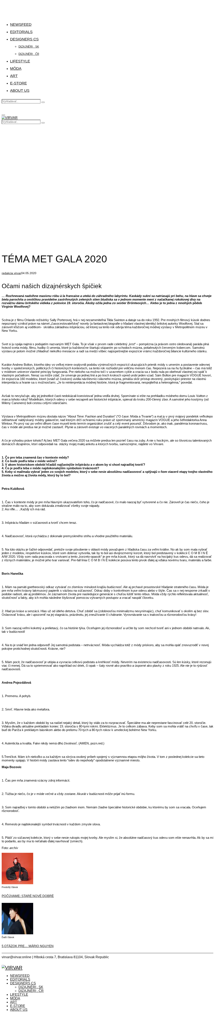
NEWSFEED (20, 24)
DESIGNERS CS (24, 39)
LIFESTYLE (20, 61)
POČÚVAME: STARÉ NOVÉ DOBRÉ (28, 896)
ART (14, 76)
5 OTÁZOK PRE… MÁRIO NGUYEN (28, 946)
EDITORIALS (21, 32)
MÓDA (15, 68)
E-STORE (18, 83)
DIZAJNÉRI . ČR (28, 54)
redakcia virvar (11, 273)
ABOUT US (19, 90)
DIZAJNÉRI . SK (28, 46)
